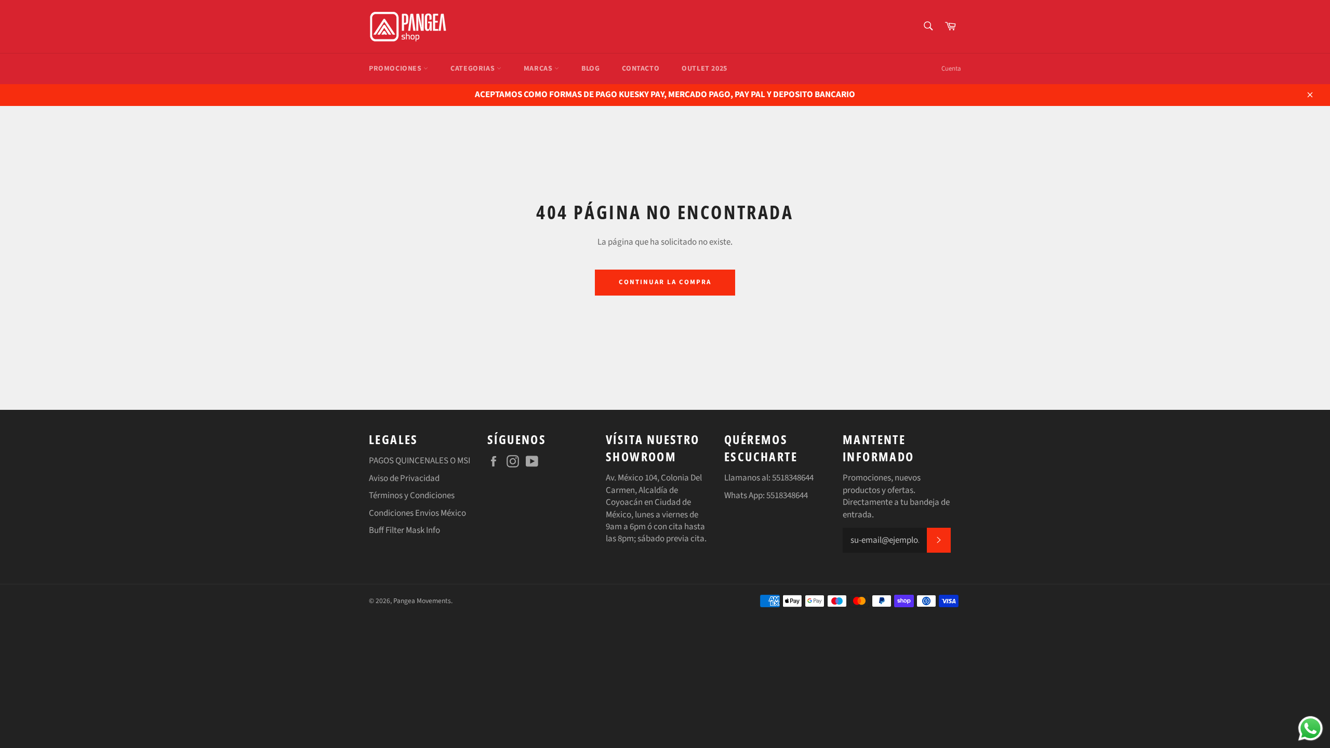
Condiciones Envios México (417, 513)
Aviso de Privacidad (404, 478)
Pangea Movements (422, 601)
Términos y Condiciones (412, 495)
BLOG (590, 68)
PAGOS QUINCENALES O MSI (419, 461)
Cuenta (951, 68)
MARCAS (539, 68)
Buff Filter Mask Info (404, 530)
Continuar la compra (665, 282)
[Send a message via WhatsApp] (1310, 728)
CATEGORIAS (473, 68)
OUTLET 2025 (704, 68)
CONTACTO (640, 68)
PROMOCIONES (396, 68)
